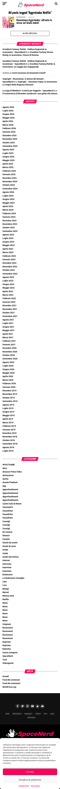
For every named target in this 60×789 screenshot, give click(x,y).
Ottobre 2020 (8, 355)
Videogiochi (8, 663)
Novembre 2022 (9, 266)
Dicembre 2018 (9, 433)
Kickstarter (7, 574)
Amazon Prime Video (12, 472)
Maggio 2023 (8, 245)
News (5, 603)
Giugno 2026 (8, 114)
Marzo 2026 (7, 125)
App (4, 486)
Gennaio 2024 (8, 217)
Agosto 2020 (8, 362)
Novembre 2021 (9, 309)
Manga (5, 589)
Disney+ (6, 535)
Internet (6, 560)
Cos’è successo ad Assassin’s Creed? (29, 73)
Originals (6, 624)
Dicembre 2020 (9, 348)
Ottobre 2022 (8, 270)
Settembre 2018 (9, 444)
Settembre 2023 (9, 231)
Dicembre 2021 (9, 305)
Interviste (6, 564)
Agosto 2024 (8, 192)
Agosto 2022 (8, 277)
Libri (4, 581)
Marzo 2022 (7, 295)
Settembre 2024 (9, 188)
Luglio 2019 (7, 408)
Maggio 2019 (8, 415)
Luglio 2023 (7, 238)
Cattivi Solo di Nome (11, 504)
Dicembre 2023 (9, 220)
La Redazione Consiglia (13, 578)
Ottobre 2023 (8, 227)
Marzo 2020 (7, 380)
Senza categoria (10, 652)
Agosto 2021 (8, 320)
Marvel (5, 592)
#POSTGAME (8, 464)
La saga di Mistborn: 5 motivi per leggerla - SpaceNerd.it (28, 90)
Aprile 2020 (7, 376)
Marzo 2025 (7, 167)
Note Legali (35, 786)
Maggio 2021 (8, 330)
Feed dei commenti (11, 683)
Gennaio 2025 (8, 174)
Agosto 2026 (8, 107)
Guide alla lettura (10, 557)
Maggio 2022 (8, 288)
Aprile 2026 (7, 121)
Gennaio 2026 (8, 132)
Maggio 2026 (8, 118)
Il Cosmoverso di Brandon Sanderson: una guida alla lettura (29, 93)
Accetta (30, 772)
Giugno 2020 (8, 369)
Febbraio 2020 (9, 383)
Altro (4, 468)
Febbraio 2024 (9, 213)
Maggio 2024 (8, 203)
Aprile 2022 (7, 291)
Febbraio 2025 (9, 171)
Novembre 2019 (9, 394)
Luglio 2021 (7, 323)
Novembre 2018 (9, 436)
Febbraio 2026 (9, 128)
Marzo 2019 (7, 422)
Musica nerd (8, 596)
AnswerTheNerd (9, 482)
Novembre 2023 (9, 224)
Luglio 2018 (7, 451)
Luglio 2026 (7, 110)
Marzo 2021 (7, 337)
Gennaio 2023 (8, 259)
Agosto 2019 (8, 405)
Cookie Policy (24, 786)
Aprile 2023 (7, 249)
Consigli (6, 521)
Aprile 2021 (7, 334)
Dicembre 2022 (9, 263)
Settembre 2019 (9, 401)
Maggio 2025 (8, 160)
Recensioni (7, 628)
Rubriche (6, 642)
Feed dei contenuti (11, 680)
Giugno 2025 (8, 157)
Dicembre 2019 (9, 390)
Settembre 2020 (9, 358)
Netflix (5, 599)
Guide (5, 550)
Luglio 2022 (7, 281)
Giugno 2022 (8, 284)
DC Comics (7, 532)
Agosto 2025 (8, 149)
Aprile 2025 (7, 164)
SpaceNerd (7, 656)
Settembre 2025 (9, 146)
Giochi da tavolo (9, 542)
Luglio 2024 (7, 196)
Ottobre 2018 (8, 440)
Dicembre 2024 (9, 178)
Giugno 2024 (8, 199)
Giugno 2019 (8, 412)
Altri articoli (30, 33)
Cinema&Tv (7, 507)
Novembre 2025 (9, 139)
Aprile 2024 (7, 206)
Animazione (8, 475)
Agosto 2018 (8, 447)
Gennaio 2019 (8, 429)
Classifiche (7, 511)
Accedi (5, 676)
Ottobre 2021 (8, 312)
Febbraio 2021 (9, 341)
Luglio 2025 (7, 153)
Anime (5, 479)
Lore (4, 585)
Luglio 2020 (7, 366)
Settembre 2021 (9, 316)
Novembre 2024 (9, 181)
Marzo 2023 (7, 252)
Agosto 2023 (8, 234)
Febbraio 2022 (9, 298)
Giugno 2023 (8, 242)
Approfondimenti (10, 489)
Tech (4, 659)
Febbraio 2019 (9, 426)
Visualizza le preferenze (30, 780)
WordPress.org (9, 687)
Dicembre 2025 (9, 135)
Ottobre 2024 (8, 185)
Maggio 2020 (8, 373)
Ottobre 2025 (8, 142)
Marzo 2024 (7, 210)
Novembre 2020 (9, 352)
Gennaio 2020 (8, 387)
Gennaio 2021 (8, 344)
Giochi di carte (9, 546)
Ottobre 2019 (8, 398)
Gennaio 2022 (8, 302)
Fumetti (6, 539)
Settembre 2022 (9, 274)
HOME (7, 713)
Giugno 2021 (8, 327)
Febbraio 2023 (9, 256)
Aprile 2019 (7, 419)
